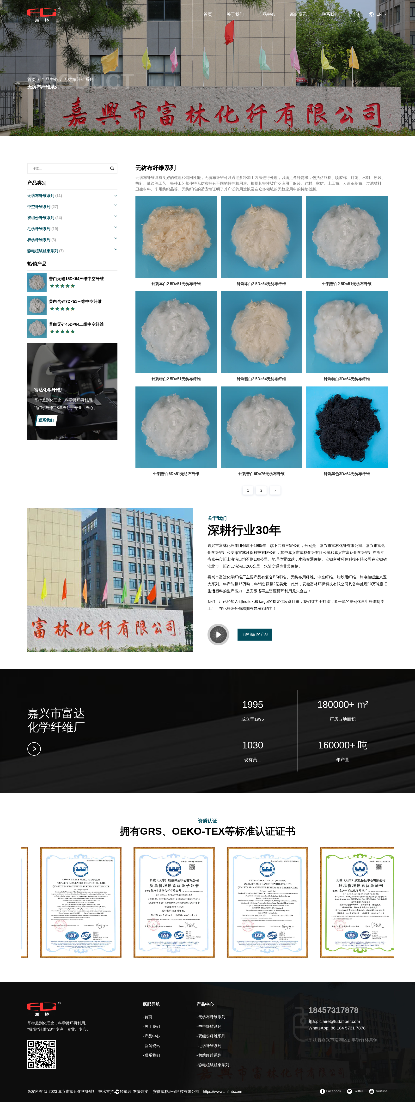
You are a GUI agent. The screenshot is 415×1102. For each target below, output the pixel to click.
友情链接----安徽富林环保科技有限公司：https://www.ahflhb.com (187, 1092)
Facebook (333, 1091)
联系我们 (330, 14)
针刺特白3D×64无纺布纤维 (347, 379)
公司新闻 (298, 28)
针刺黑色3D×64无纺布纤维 (347, 474)
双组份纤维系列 (44, 218)
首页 (207, 14)
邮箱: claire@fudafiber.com (334, 1021)
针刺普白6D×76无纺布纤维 (261, 474)
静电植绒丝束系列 (45, 251)
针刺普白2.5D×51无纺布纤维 (347, 284)
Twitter (357, 1091)
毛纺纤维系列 (42, 229)
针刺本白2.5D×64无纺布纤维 (261, 284)
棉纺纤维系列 (41, 240)
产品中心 (266, 14)
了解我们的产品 (254, 634)
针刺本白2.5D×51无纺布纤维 (176, 284)
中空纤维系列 (42, 207)
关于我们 (235, 14)
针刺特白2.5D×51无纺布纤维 (176, 379)
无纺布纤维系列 (271, 28)
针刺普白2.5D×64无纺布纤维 (261, 379)
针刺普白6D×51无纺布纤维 (176, 474)
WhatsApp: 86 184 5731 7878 (337, 1028)
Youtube (381, 1091)
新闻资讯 (298, 14)
